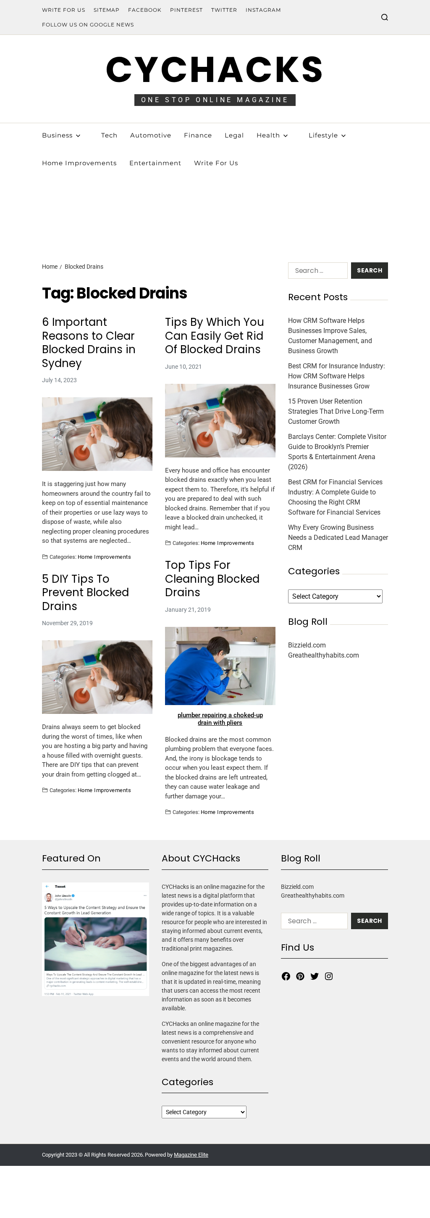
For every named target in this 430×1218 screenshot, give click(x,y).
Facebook (145, 10)
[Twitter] (314, 976)
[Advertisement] (215, 187)
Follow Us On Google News (88, 24)
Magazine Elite (191, 1155)
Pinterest (186, 10)
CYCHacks (215, 69)
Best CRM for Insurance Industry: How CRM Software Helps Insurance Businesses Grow (336, 376)
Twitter (224, 10)
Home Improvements (104, 557)
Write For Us (63, 10)
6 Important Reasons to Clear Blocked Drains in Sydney (89, 342)
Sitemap (107, 10)
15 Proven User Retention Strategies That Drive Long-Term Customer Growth (336, 411)
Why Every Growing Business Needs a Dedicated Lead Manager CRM (338, 537)
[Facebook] (286, 976)
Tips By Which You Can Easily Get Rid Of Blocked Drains (214, 336)
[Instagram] (329, 976)
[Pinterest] (300, 976)
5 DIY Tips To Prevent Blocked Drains (85, 592)
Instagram (263, 10)
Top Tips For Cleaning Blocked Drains (212, 579)
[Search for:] (316, 272)
